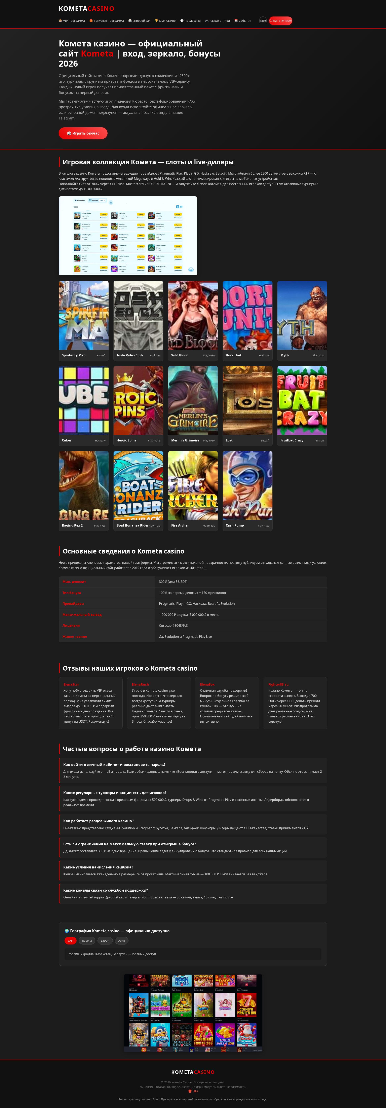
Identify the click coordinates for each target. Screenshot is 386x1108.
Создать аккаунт (280, 20)
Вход (263, 21)
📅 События (242, 21)
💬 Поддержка (190, 21)
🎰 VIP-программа (72, 21)
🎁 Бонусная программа (106, 21)
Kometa (87, 8)
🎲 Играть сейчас (83, 133)
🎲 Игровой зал (139, 21)
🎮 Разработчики (217, 21)
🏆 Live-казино (165, 21)
